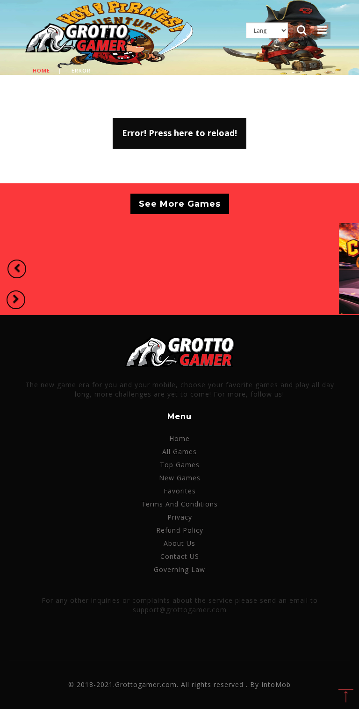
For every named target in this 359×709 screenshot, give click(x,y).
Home (41, 70)
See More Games (180, 204)
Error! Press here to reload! (179, 132)
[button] (16, 269)
